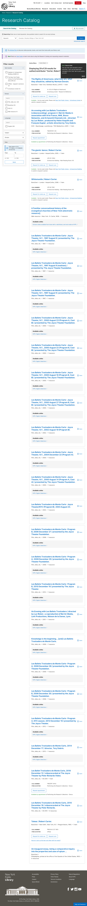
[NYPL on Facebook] (68, 889)
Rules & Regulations (74, 874)
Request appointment (39, 137)
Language (72, 879)
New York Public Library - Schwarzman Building (68, 169)
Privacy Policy (54, 874)
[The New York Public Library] (8, 5)
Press (33, 876)
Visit (64, 9)
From (6, 153)
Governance (54, 882)
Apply (14, 162)
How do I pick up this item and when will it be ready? (46, 840)
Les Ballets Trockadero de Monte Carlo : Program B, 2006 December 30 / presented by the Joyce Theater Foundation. (53, 693)
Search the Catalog (9, 28)
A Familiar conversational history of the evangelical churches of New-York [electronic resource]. (51, 210)
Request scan (52, 96)
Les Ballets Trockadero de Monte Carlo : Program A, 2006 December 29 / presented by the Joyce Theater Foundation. (53, 559)
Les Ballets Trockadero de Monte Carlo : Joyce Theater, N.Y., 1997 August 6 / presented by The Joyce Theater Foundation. (52, 238)
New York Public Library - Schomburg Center (68, 100)
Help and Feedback (80, 904)
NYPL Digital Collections (39, 252)
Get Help (74, 9)
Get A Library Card (56, 3)
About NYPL (72, 876)
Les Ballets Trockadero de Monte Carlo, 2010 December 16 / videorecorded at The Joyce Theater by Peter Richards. (51, 805)
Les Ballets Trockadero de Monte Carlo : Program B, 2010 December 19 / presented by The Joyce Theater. (53, 586)
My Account (37, 3)
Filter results (8, 64)
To (15, 153)
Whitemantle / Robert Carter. (44, 179)
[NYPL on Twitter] (72, 889)
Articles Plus (13, 50)
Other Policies (54, 876)
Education (52, 9)
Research (45, 9)
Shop (84, 3)
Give (69, 9)
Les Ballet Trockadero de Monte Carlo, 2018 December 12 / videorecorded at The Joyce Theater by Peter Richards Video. (51, 773)
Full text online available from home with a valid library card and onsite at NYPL (55, 224)
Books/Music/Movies (34, 9)
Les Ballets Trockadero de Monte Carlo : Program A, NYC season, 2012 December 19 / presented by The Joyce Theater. (53, 720)
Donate (78, 3)
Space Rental (35, 882)
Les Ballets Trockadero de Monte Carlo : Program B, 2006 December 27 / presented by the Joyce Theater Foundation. (53, 531)
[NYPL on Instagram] (76, 889)
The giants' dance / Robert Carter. (46, 150)
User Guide (19, 56)
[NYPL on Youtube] (80, 889)
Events (59, 9)
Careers (34, 879)
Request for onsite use (39, 96)
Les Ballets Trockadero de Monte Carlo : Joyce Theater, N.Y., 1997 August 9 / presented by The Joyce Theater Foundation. (52, 292)
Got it (83, 76)
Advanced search (79, 41)
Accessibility (35, 874)
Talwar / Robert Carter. (41, 821)
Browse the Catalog (25, 28)
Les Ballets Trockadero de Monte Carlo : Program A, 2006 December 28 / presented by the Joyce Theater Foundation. (53, 666)
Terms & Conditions (56, 879)
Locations (47, 3)
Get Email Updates (68, 3)
